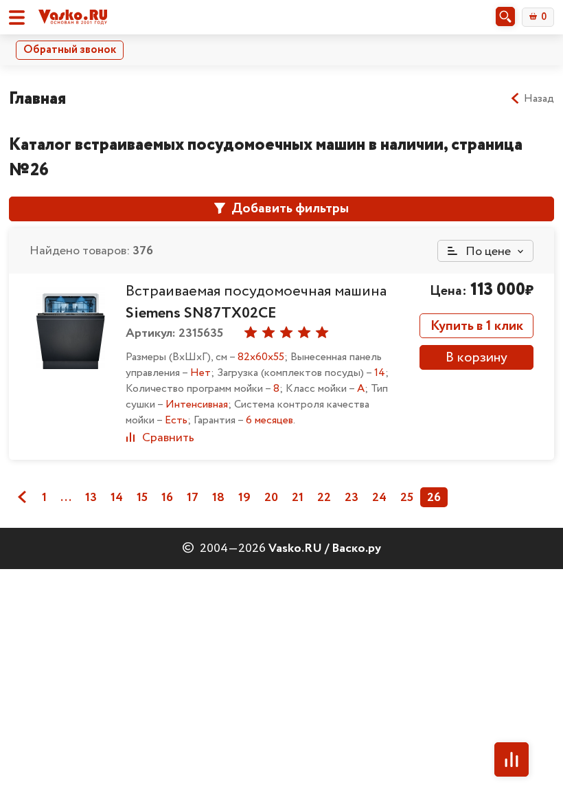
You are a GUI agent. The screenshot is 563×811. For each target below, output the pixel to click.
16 (167, 498)
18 (218, 498)
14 (117, 498)
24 (379, 498)
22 (324, 498)
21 (297, 498)
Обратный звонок (69, 50)
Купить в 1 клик (476, 326)
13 (91, 498)
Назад (539, 98)
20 (271, 498)
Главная (37, 98)
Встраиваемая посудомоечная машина (256, 302)
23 (351, 498)
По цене (487, 251)
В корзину (476, 358)
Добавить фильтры (289, 209)
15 (142, 498)
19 (244, 498)
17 (192, 498)
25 (406, 498)
